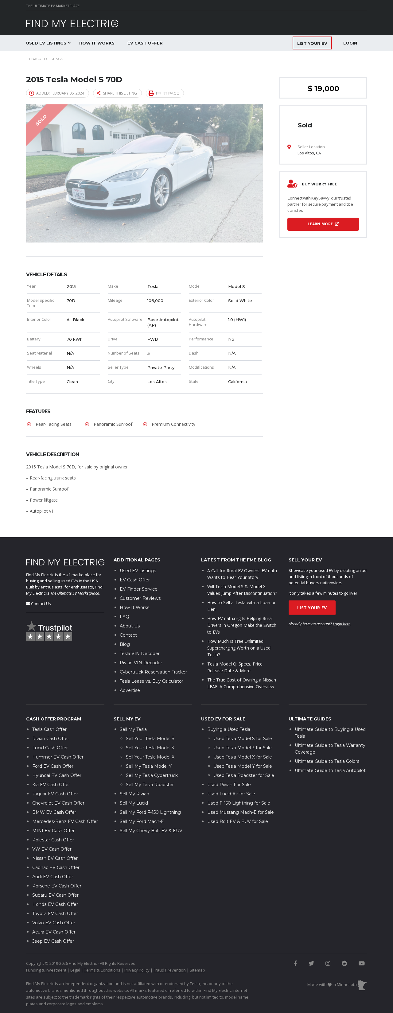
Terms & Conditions (102, 970)
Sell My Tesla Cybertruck (152, 775)
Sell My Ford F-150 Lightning (150, 812)
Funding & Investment (46, 970)
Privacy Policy (137, 970)
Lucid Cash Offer (50, 748)
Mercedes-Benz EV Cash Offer (65, 821)
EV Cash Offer (145, 43)
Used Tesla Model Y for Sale (242, 766)
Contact (128, 635)
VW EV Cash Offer (52, 849)
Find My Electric (40, 574)
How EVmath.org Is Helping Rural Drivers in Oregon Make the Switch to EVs (241, 625)
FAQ (124, 616)
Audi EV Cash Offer (52, 876)
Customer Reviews (140, 598)
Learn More (321, 224)
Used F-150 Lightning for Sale (238, 803)
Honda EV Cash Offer (55, 904)
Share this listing (120, 93)
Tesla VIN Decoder (140, 653)
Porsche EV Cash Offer (56, 886)
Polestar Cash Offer (53, 840)
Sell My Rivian (134, 794)
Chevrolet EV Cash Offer (58, 803)
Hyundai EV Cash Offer (56, 775)
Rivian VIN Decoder (141, 663)
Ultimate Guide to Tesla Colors (327, 761)
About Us (130, 626)
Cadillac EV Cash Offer (56, 867)
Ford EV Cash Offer (52, 766)
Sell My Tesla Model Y (149, 766)
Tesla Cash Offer (49, 729)
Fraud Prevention (170, 970)
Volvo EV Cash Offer (53, 923)
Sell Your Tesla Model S (150, 738)
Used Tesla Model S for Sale (242, 738)
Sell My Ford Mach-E (142, 821)
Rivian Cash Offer (50, 738)
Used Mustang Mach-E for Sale (240, 812)
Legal (75, 970)
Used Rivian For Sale (229, 784)
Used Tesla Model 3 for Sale (242, 748)
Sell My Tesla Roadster (150, 784)
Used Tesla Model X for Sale (242, 757)
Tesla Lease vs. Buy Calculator (151, 681)
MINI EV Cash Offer (53, 830)
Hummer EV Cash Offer (58, 757)
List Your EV (312, 608)
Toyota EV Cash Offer (55, 913)
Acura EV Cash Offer (54, 932)
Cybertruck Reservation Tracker (153, 672)
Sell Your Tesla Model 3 (150, 748)
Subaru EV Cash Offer (55, 895)
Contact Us (41, 603)
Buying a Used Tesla (228, 729)
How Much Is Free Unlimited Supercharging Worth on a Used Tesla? (238, 648)
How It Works (97, 43)
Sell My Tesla (133, 729)
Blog (125, 644)
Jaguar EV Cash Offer (55, 794)
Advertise (130, 690)
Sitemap (197, 970)
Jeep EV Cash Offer (53, 941)
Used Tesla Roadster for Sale (243, 775)
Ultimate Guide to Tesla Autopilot (330, 770)
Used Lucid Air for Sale (231, 794)
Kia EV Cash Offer (51, 784)
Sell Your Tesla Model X (150, 757)
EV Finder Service (139, 589)
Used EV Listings (46, 43)
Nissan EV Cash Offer (55, 858)
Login (350, 43)
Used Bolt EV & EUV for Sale (237, 821)
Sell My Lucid (134, 803)
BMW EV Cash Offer (54, 812)
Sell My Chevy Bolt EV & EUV (151, 830)
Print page (167, 93)
